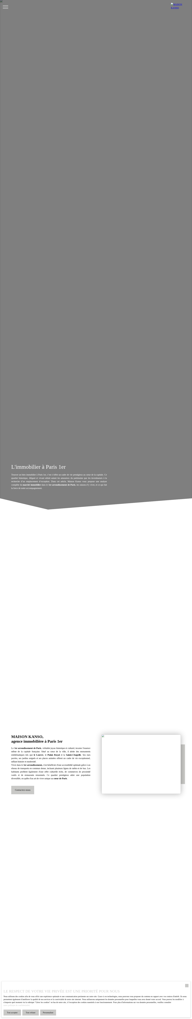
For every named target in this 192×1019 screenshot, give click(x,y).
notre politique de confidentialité (17, 1005)
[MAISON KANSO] (180, 7)
